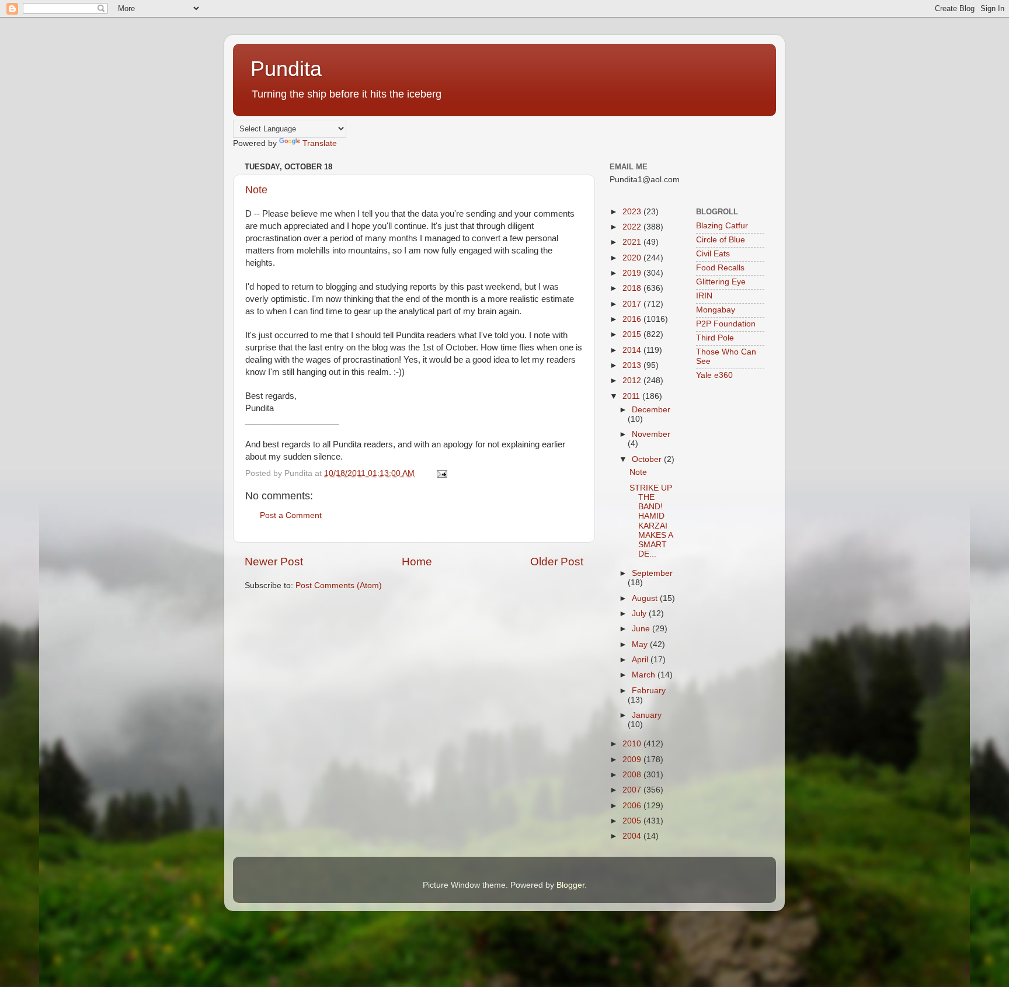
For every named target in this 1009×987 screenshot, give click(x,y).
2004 (632, 836)
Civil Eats (713, 253)
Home (417, 561)
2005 (632, 820)
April (641, 659)
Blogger (570, 885)
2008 (632, 774)
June (642, 628)
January (647, 715)
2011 (632, 396)
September (652, 573)
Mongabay (715, 309)
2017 (632, 304)
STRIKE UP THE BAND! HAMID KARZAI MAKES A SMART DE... (651, 521)
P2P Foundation (726, 323)
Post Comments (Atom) (338, 585)
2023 (632, 211)
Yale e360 (714, 375)
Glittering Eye (721, 281)
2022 (632, 227)
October (648, 459)
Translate (319, 143)
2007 (632, 790)
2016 (632, 319)
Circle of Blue (720, 239)
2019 (632, 273)
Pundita (286, 69)
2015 (632, 334)
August (646, 598)
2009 (632, 759)
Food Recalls (720, 267)
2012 (632, 380)
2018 (632, 288)
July (640, 613)
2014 (632, 350)
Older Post (556, 561)
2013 (632, 365)
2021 (632, 242)
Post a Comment (291, 515)
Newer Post (274, 561)
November (651, 434)
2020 (632, 257)
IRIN (704, 295)
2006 (632, 805)
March (644, 674)
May (641, 644)
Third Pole (715, 337)
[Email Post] (441, 473)
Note (256, 190)
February (649, 690)
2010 (632, 743)
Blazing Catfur (722, 225)
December (651, 409)
